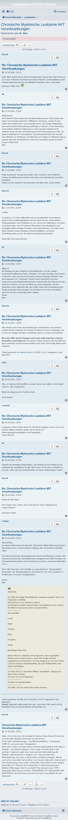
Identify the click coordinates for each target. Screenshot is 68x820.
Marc (25, 33)
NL (20, 33)
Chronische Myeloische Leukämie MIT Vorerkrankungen (33, 26)
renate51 (6, 405)
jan (16, 33)
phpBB (24, 816)
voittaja (5, 521)
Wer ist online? (10, 801)
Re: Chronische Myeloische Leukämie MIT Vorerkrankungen (29, 66)
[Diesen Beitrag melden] (51, 57)
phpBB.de (47, 818)
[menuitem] (10, 11)
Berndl (5, 54)
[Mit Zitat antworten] (57, 57)
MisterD (5, 191)
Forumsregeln (9, 39)
